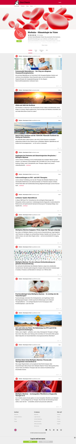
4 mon (59, 174)
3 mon (59, 120)
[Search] (61, 6)
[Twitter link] (50, 430)
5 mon (59, 214)
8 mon (59, 246)
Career (15, 421)
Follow (19, 41)
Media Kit (36, 414)
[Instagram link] (53, 430)
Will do (30, 441)
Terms (58, 416)
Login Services (37, 416)
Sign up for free (45, 441)
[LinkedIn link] (57, 430)
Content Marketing (38, 419)
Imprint (58, 423)
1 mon (59, 56)
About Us (16, 414)
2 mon (59, 90)
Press (15, 419)
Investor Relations (18, 416)
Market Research (37, 421)
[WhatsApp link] (61, 430)
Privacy (58, 419)
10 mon (59, 278)
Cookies (58, 421)
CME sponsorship (38, 423)
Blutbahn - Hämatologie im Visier (25, 56)
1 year (59, 312)
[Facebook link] (46, 430)
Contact (58, 414)
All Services (36, 426)
